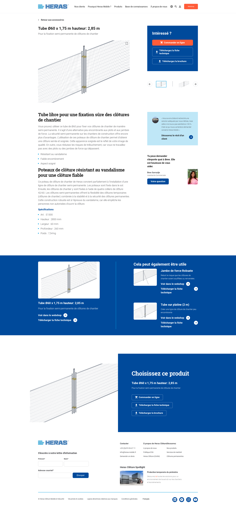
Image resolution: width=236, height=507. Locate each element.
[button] (149, 84)
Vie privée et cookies (75, 499)
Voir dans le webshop (49, 315)
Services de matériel (174, 452)
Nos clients (79, 6)
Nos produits (172, 448)
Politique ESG (148, 452)
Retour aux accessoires (52, 19)
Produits (118, 6)
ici (156, 476)
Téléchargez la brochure (174, 61)
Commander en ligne (174, 42)
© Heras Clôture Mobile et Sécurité (51, 499)
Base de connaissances (136, 6)
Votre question (158, 181)
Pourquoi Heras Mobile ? (99, 6)
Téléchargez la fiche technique (169, 52)
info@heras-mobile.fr (128, 452)
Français (146, 499)
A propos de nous (150, 448)
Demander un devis (127, 456)
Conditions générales (129, 499)
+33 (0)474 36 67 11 (127, 448)
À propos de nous (159, 6)
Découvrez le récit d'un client (173, 137)
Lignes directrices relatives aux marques (102, 499)
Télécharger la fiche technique (54, 320)
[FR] (171, 6)
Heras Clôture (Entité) (151, 456)
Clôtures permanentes (175, 456)
